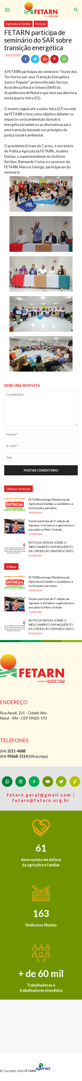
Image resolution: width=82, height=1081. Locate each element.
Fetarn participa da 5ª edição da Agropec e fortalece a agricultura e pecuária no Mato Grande (51, 525)
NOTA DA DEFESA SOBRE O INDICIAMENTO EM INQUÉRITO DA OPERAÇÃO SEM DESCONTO (51, 547)
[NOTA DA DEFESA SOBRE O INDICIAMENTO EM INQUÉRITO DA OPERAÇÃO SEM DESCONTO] (14, 547)
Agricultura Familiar (18, 24)
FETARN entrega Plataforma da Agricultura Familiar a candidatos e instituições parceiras (51, 504)
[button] (76, 8)
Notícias (40, 24)
